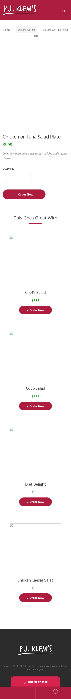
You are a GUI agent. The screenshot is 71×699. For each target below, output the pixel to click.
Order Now (25, 194)
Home (6, 29)
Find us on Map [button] (37, 681)
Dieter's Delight (26, 29)
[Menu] (63, 10)
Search (18, 693)
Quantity (8, 168)
